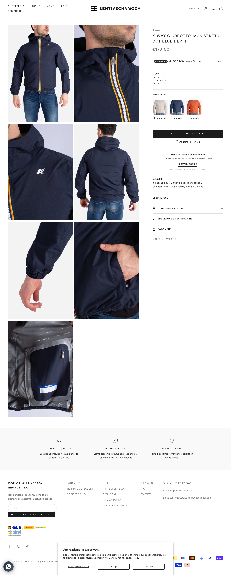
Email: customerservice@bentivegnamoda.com (187, 497)
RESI (105, 483)
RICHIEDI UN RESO (113, 488)
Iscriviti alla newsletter (31, 514)
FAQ (142, 488)
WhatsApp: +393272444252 (178, 490)
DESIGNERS (15, 11)
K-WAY (156, 30)
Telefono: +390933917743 (177, 483)
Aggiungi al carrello (187, 133)
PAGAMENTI (73, 483)
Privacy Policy (132, 557)
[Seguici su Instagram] (18, 546)
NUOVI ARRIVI (16, 6)
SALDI (64, 6)
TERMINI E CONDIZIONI (80, 488)
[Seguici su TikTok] (27, 546)
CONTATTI (146, 494)
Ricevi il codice (187, 164)
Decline (149, 566)
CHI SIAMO (146, 483)
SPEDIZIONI (109, 494)
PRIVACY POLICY (112, 500)
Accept (113, 566)
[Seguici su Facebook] (9, 546)
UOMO (50, 6)
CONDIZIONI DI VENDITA (116, 505)
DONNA (35, 6)
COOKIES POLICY (76, 494)
